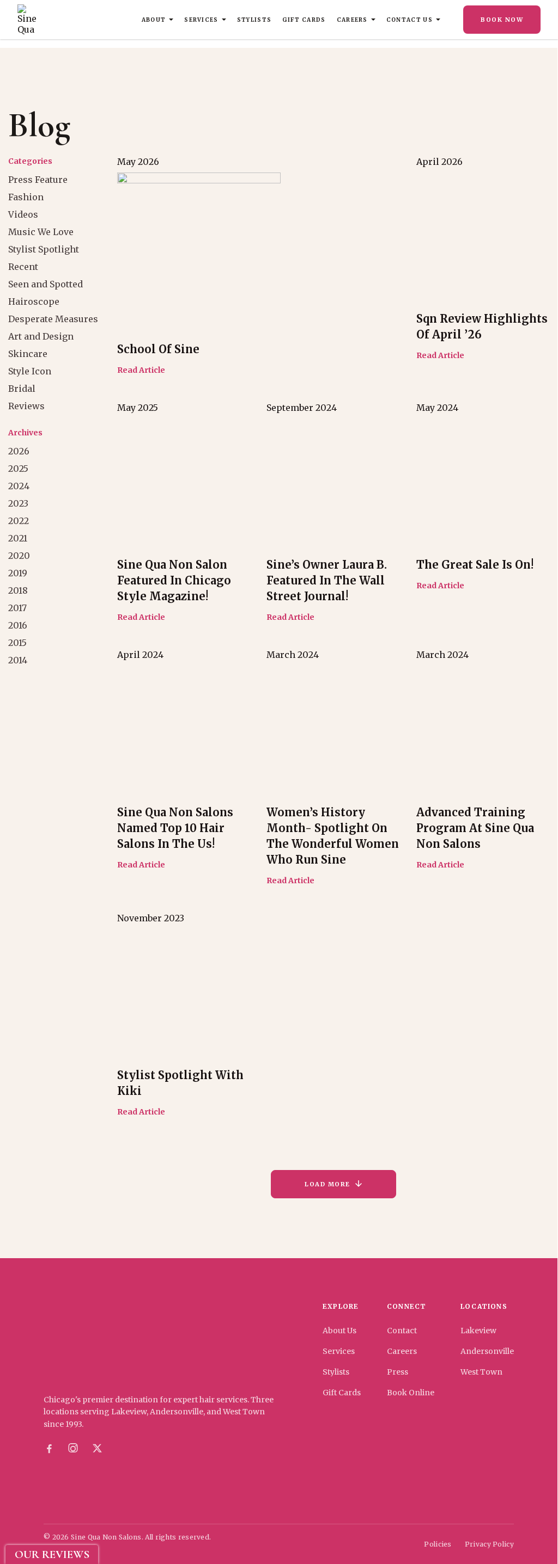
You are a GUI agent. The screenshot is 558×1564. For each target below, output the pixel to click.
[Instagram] (73, 1448)
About (154, 19)
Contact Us (409, 19)
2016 (17, 625)
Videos (23, 214)
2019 (17, 573)
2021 (17, 538)
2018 (18, 590)
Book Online (410, 1392)
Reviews (26, 406)
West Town (481, 1372)
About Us (339, 1330)
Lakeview (478, 1330)
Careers (352, 19)
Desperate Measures (53, 318)
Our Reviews (52, 1554)
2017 (17, 607)
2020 (19, 555)
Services (201, 19)
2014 (17, 660)
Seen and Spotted (45, 284)
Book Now (502, 19)
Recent (23, 266)
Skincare (27, 353)
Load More (327, 1184)
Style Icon (29, 371)
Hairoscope (33, 301)
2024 (18, 486)
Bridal (21, 388)
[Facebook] (49, 1448)
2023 (18, 503)
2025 (18, 468)
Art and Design (41, 336)
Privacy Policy (489, 1544)
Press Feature (38, 179)
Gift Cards (303, 19)
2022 (18, 520)
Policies (437, 1544)
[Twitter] (97, 1448)
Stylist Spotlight (43, 249)
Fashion (26, 197)
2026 (18, 451)
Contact (402, 1330)
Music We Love (41, 231)
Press (397, 1372)
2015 (17, 642)
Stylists (254, 19)
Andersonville (487, 1351)
